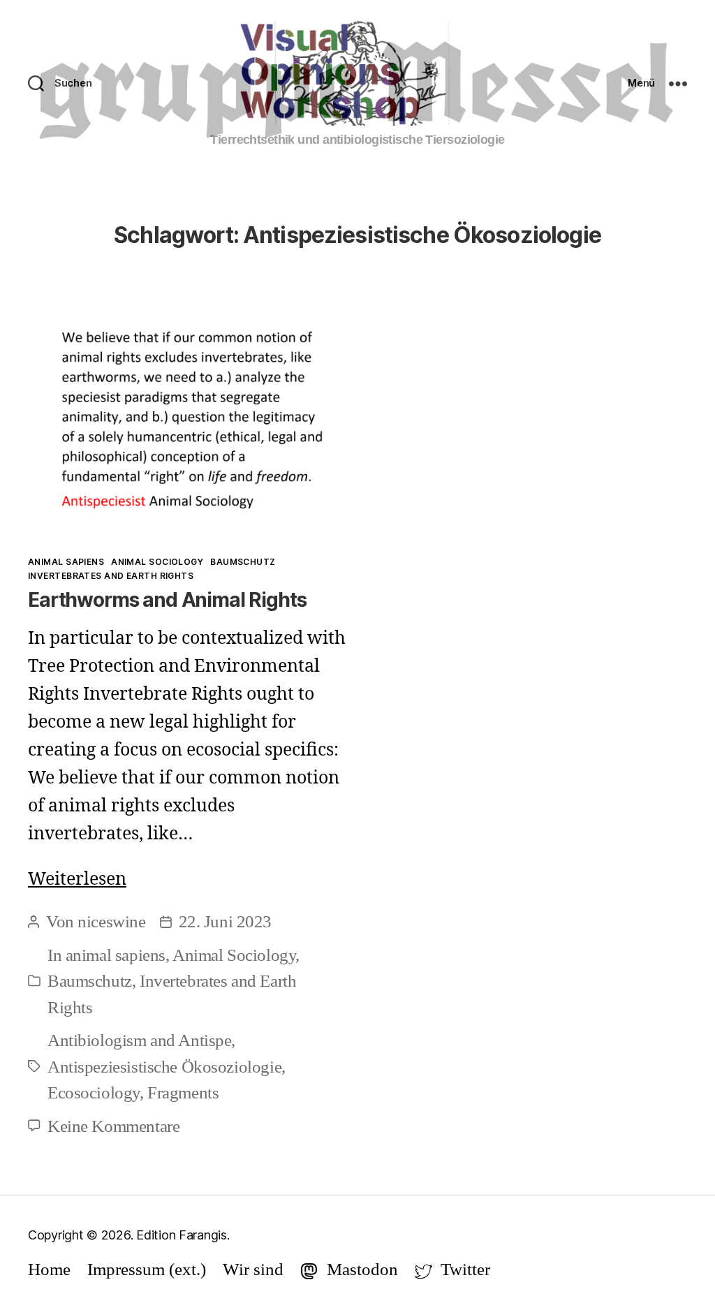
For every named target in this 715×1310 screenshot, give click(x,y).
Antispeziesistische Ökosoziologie (164, 1066)
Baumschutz (242, 562)
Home (49, 1269)
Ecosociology (93, 1092)
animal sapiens (66, 562)
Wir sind (253, 1269)
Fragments (183, 1092)
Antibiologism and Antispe (139, 1040)
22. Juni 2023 (225, 921)
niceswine (111, 921)
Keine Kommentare (113, 1126)
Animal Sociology (157, 562)
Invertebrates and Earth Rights (110, 576)
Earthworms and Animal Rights (167, 600)
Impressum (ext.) (146, 1269)
